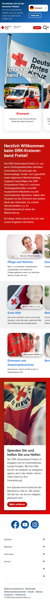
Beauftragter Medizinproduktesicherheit (20, 590)
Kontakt (31, 591)
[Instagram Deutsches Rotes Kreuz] (35, 524)
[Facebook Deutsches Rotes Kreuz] (15, 524)
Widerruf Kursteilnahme (14, 588)
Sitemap (39, 591)
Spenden (37, 28)
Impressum (9, 594)
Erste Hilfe (14, 313)
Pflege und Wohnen (20, 262)
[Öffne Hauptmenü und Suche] (46, 28)
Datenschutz (20, 594)
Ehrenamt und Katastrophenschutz (21, 362)
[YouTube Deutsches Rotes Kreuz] (25, 524)
